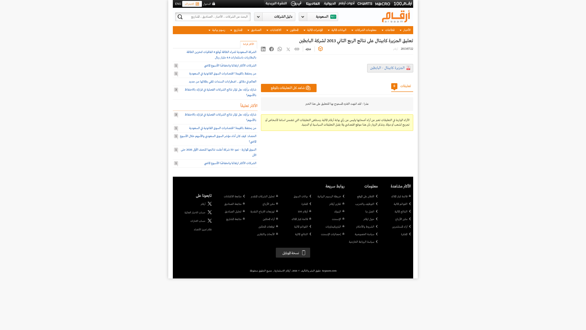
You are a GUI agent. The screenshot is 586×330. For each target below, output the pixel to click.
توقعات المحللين (266, 227)
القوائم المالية (400, 204)
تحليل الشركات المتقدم (263, 196)
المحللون (293, 30)
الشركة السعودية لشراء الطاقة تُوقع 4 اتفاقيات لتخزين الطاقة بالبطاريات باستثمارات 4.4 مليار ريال (221, 55)
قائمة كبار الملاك (399, 196)
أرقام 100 (303, 212)
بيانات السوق (301, 196)
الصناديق (255, 30)
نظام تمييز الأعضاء (203, 229)
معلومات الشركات (365, 30)
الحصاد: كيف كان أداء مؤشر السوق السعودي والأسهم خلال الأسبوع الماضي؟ (218, 139)
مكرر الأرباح (401, 219)
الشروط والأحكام (365, 227)
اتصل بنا (369, 212)
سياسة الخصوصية (364, 234)
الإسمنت (336, 219)
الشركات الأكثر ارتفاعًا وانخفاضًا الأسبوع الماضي (230, 66)
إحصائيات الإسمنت (331, 234)
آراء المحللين (269, 219)
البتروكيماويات (333, 227)
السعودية (322, 16)
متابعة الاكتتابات (232, 196)
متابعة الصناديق (232, 204)
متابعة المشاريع (233, 219)
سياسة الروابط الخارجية (361, 242)
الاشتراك (189, 4)
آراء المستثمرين (399, 227)
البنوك (337, 212)
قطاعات (390, 30)
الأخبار (407, 30)
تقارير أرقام (335, 204)
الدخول (207, 4)
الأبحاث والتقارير (266, 234)
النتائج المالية (401, 212)
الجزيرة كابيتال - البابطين (387, 68)
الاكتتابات (275, 30)
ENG (178, 4)
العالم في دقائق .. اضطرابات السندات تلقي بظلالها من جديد (222, 82)
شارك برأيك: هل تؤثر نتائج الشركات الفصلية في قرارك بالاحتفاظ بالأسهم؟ (220, 92)
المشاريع (237, 30)
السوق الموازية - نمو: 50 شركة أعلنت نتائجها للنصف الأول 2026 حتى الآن (218, 152)
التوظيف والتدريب (364, 204)
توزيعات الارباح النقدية (262, 212)
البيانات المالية (338, 30)
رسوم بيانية (218, 30)
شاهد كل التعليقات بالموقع (288, 88)
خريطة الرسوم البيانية (329, 196)
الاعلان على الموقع (365, 196)
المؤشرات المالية (315, 30)
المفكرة (404, 234)
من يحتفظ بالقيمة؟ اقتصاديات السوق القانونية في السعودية (222, 74)
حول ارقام (369, 219)
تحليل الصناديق (233, 212)
